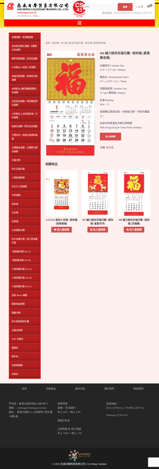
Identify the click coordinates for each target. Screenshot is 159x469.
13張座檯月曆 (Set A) (22, 269)
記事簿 (15, 221)
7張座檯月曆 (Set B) (21, 260)
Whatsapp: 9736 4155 (117, 415)
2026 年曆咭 (17, 339)
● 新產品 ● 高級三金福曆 (24, 67)
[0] (148, 6)
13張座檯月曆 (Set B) (22, 278)
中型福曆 (16, 195)
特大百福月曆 (18, 169)
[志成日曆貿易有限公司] (38, 8)
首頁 (47, 43)
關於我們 (109, 388)
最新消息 (80, 388)
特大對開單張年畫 (20, 321)
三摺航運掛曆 (18, 177)
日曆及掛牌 (17, 330)
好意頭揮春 (17, 365)
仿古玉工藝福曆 (19, 186)
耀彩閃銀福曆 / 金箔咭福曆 (24, 58)
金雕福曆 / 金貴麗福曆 (22, 37)
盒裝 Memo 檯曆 (19, 295)
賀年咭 (15, 356)
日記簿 (15, 212)
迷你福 (55, 43)
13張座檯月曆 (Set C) (22, 286)
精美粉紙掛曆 (18, 304)
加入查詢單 (110, 136)
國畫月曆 (16, 313)
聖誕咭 (15, 348)
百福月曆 (16, 160)
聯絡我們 (138, 388)
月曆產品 (51, 388)
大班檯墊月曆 (18, 230)
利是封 (15, 374)
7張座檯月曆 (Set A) (21, 251)
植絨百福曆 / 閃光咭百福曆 (24, 126)
